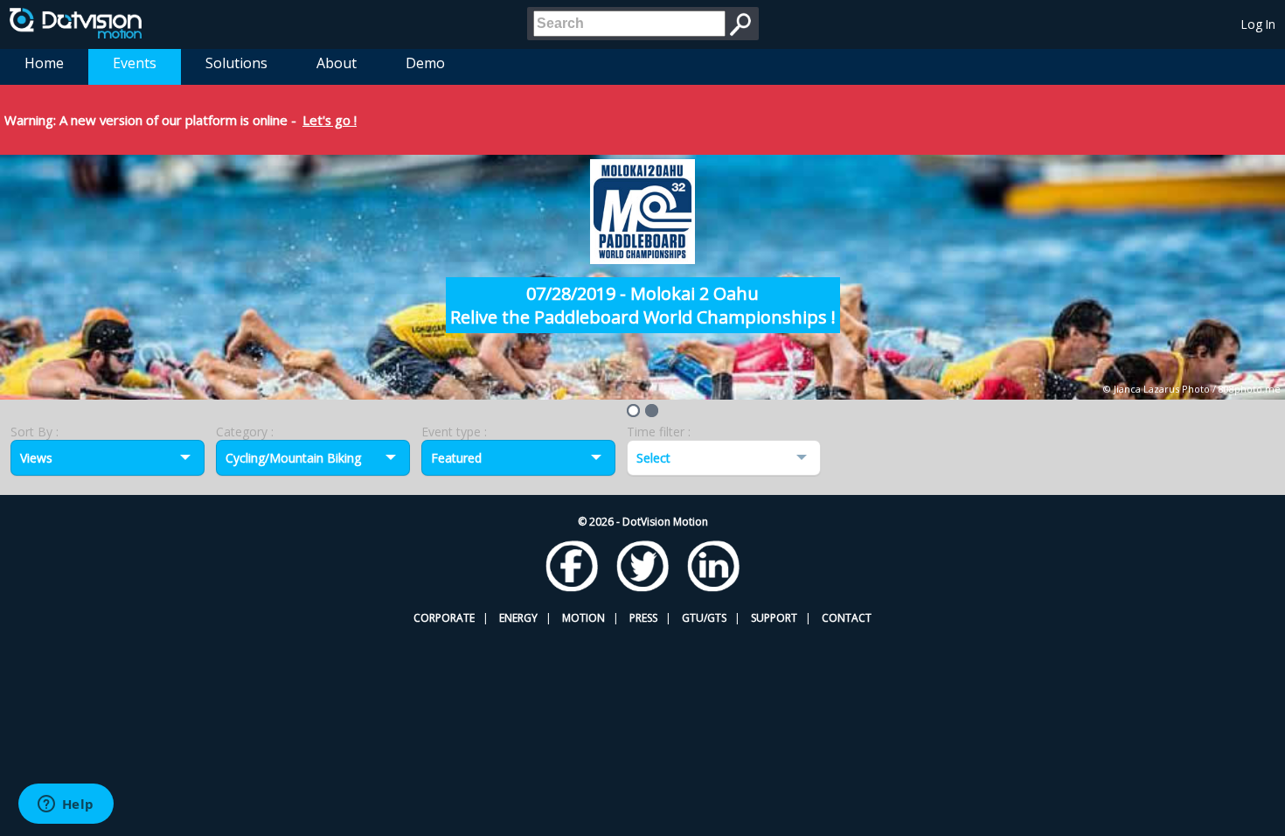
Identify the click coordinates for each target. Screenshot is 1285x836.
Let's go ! (329, 120)
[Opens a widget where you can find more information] (65, 805)
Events (134, 63)
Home (44, 63)
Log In (1258, 24)
